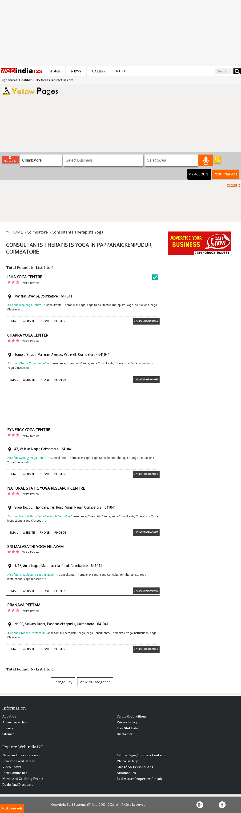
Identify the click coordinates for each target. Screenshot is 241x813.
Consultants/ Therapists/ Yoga (65, 305)
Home (55, 71)
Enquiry (8, 728)
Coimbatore (37, 232)
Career (99, 71)
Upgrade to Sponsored (146, 320)
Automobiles (126, 772)
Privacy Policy (127, 722)
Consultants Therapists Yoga (77, 232)
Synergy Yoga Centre (28, 429)
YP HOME (14, 232)
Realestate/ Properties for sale (140, 778)
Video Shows (11, 767)
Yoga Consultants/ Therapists (106, 305)
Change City (62, 681)
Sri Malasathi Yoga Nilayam (35, 546)
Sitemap (8, 734)
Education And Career (18, 761)
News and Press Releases (21, 755)
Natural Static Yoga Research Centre (46, 488)
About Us (9, 716)
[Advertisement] (120, 33)
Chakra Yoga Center (27, 335)
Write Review (30, 283)
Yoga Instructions (138, 305)
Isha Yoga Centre (24, 276)
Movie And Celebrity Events (23, 778)
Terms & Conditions (131, 716)
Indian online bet (14, 772)
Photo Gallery (127, 761)
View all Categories (95, 681)
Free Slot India (127, 728)
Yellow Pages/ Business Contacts (141, 755)
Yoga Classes (16, 367)
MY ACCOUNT (199, 174)
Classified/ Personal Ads (135, 767)
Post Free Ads (225, 174)
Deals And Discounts (17, 784)
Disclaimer (125, 734)
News (76, 71)
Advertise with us (15, 722)
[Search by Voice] (205, 160)
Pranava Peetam (23, 604)
